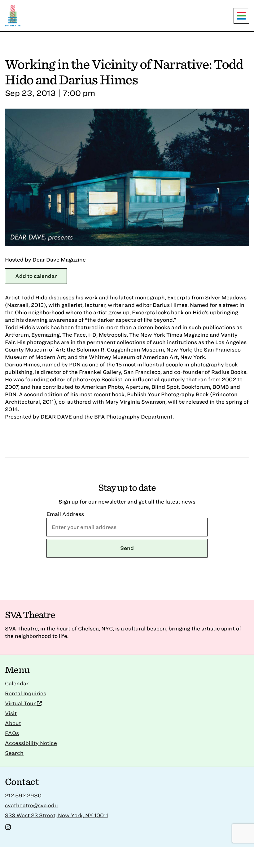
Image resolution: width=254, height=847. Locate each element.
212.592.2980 (23, 795)
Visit (11, 713)
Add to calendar (36, 276)
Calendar (16, 683)
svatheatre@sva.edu (31, 805)
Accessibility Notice (31, 742)
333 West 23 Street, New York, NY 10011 (56, 815)
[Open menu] (241, 16)
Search (14, 752)
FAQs (12, 733)
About (13, 723)
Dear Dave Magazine (59, 259)
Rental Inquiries (25, 693)
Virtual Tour (21, 703)
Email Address (65, 514)
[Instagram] (8, 828)
